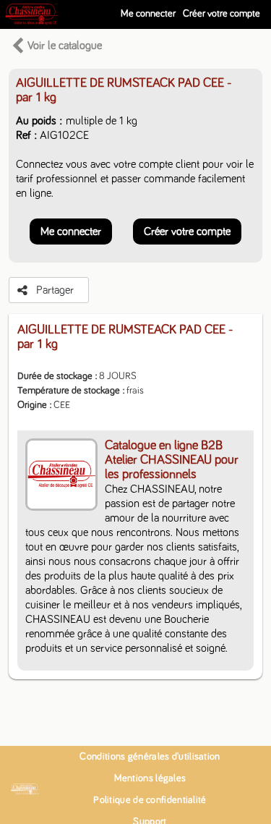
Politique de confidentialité (149, 800)
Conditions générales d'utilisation (149, 757)
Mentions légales (150, 778)
